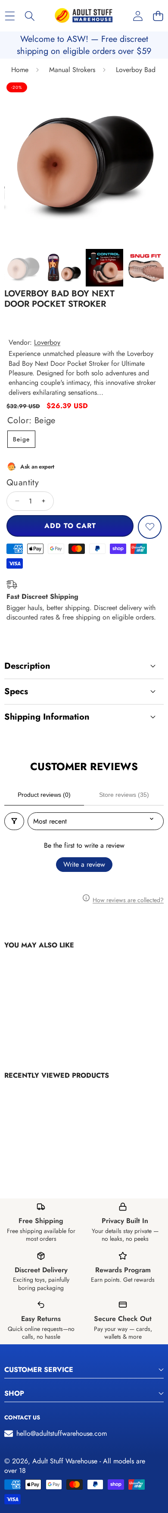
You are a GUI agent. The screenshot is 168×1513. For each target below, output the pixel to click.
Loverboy (47, 342)
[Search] (30, 15)
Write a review (84, 864)
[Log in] (137, 15)
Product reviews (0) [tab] (44, 794)
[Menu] (9, 15)
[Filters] (14, 821)
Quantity (22, 483)
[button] (158, 15)
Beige (21, 439)
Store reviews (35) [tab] (124, 794)
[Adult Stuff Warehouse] (83, 15)
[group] (23, 267)
